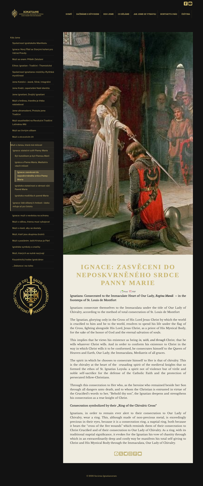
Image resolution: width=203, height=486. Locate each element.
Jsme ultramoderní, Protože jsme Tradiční (28, 112)
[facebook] (186, 3)
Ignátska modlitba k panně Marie (32, 195)
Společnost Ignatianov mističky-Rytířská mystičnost (33, 74)
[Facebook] (116, 454)
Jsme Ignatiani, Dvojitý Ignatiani (28, 94)
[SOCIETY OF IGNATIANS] (27, 16)
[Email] (140, 454)
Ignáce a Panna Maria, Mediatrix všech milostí (31, 164)
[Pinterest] (135, 454)
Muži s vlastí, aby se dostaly (26, 228)
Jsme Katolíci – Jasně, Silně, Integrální (31, 82)
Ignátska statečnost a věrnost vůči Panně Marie (32, 187)
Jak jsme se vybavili (145, 14)
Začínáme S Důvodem (87, 14)
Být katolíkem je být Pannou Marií (32, 156)
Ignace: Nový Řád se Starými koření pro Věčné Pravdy (32, 51)
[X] (121, 454)
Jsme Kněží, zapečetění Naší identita (31, 88)
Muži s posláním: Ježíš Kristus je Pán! (31, 240)
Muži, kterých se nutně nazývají (28, 253)
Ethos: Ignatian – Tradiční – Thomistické (32, 65)
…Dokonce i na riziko (22, 265)
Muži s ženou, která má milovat (26, 145)
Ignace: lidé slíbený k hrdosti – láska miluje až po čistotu (31, 205)
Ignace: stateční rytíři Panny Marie (30, 150)
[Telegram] (126, 454)
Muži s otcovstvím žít (23, 137)
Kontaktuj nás (168, 14)
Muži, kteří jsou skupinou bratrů (28, 234)
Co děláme (123, 14)
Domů (69, 14)
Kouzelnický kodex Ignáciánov (27, 259)
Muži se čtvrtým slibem (24, 130)
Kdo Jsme (108, 14)
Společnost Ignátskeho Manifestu (29, 43)
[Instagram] (130, 454)
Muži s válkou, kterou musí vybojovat (31, 221)
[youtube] (190, 3)
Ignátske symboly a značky (26, 247)
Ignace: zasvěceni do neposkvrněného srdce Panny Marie (32, 176)
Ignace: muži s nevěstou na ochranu (30, 215)
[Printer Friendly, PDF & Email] (128, 292)
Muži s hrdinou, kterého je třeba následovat (28, 102)
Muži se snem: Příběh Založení (27, 59)
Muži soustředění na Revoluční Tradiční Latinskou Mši (32, 122)
